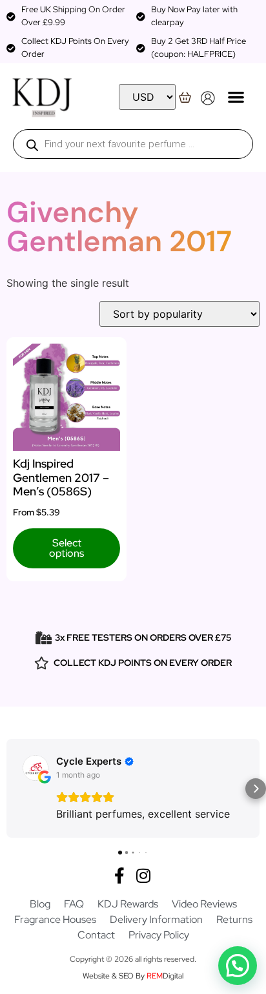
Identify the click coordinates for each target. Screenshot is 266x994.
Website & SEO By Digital (133, 976)
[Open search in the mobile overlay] (133, 144)
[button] (236, 96)
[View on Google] (35, 768)
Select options (66, 548)
